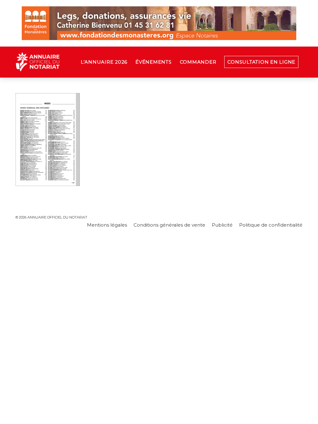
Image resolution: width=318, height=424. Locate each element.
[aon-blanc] (57, 62)
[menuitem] (104, 62)
